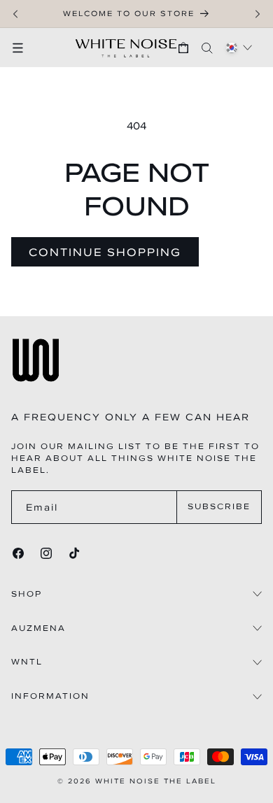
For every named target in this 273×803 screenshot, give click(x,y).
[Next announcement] (257, 14)
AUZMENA (38, 628)
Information (50, 696)
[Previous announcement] (15, 14)
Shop (26, 594)
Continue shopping (105, 251)
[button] (24, 47)
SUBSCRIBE (219, 506)
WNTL (27, 662)
